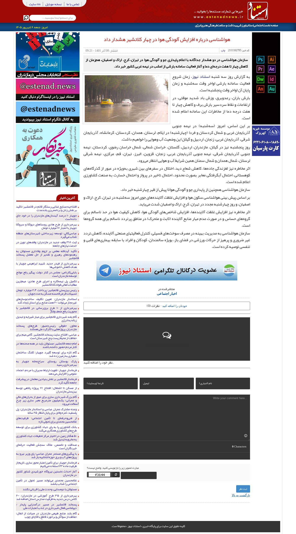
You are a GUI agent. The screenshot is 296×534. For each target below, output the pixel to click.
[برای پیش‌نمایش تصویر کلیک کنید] (126, 98)
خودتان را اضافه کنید (174, 306)
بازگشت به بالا (241, 495)
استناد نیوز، (200, 76)
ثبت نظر (243, 488)
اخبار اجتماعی (167, 293)
